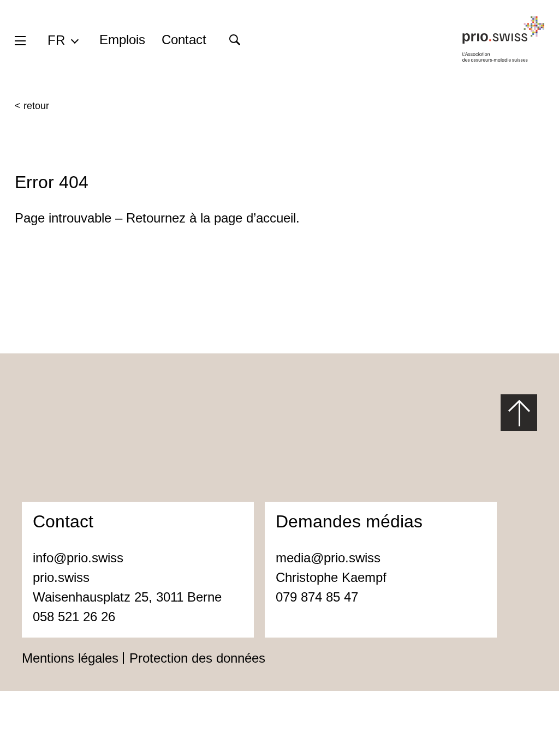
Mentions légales (70, 658)
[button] (62, 39)
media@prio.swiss (330, 557)
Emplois (122, 39)
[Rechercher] (234, 40)
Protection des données (197, 658)
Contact (184, 39)
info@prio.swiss (78, 557)
